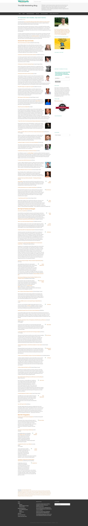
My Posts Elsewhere (21, 514)
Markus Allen (22, 434)
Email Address (57, 78)
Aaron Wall (23, 490)
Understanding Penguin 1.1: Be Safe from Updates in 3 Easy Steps (30, 344)
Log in (57, 522)
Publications (21, 511)
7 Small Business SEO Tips (22, 198)
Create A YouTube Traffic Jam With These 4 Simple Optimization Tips (30, 131)
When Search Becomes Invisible (24, 42)
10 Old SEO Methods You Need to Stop (24, 393)
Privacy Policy (22, 506)
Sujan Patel (38, 100)
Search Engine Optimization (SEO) (26, 489)
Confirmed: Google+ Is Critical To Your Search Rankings (28, 142)
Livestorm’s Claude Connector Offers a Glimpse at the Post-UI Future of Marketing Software (43, 505)
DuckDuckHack (30, 153)
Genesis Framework (48, 522)
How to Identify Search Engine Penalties (25, 291)
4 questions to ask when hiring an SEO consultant (27, 54)
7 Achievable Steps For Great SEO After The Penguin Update (29, 331)
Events (20, 510)
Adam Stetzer (27, 490)
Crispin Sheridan (47, 490)
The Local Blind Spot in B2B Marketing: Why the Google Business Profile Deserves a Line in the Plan (44, 509)
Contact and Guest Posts (22, 516)
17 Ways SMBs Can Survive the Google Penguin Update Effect (29, 300)
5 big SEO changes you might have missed (25, 86)
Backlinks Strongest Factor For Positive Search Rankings (28, 310)
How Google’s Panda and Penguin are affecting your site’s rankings (30, 376)
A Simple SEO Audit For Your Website (24, 444)
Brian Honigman (38, 490)
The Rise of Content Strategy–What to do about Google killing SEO (30, 260)
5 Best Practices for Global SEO (23, 106)
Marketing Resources (22, 508)
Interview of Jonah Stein (22, 210)
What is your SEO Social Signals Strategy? (25, 221)
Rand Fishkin (20, 181)
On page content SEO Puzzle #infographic (25, 416)
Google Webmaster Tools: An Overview (25, 169)
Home (19, 501)
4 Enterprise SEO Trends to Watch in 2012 (25, 73)
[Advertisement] (62, 60)
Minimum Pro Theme (39, 522)
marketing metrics (35, 35)
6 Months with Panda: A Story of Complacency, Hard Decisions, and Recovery (32, 319)
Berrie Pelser (34, 490)
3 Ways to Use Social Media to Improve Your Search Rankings (29, 355)
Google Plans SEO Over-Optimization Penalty (26, 229)
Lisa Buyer (29, 305)
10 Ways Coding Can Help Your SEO (24, 367)
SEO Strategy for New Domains (23, 97)
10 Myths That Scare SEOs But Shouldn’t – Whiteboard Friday (29, 177)
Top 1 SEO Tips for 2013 (22, 404)
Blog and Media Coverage (24, 505)
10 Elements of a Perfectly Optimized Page (25, 64)
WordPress (53, 522)
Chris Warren (43, 490)
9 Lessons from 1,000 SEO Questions (24, 160)
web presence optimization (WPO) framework (26, 219)
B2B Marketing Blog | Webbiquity (25, 1)
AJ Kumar (30, 490)
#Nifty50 (19, 513)
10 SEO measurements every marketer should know (27, 187)
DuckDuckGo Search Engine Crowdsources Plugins (27, 150)
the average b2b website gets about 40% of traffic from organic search (36, 21)
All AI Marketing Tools (23, 509)
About (19, 503)
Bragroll (20, 504)
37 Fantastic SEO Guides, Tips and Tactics (32, 18)
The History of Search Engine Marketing (25, 429)
